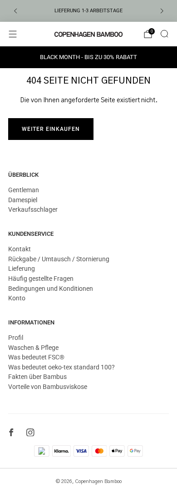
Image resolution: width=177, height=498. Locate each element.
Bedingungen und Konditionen (50, 288)
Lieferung (21, 268)
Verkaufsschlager (33, 209)
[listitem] (89, 11)
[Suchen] (164, 33)
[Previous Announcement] (15, 10)
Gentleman (23, 190)
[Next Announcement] (162, 10)
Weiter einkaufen (51, 129)
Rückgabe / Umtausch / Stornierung (58, 259)
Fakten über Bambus (37, 376)
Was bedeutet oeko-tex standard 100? (61, 367)
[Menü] (12, 34)
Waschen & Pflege (33, 347)
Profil (15, 337)
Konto (16, 298)
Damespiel (22, 200)
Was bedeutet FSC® (36, 357)
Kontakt (19, 249)
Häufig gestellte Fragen (41, 278)
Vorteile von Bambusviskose (47, 386)
